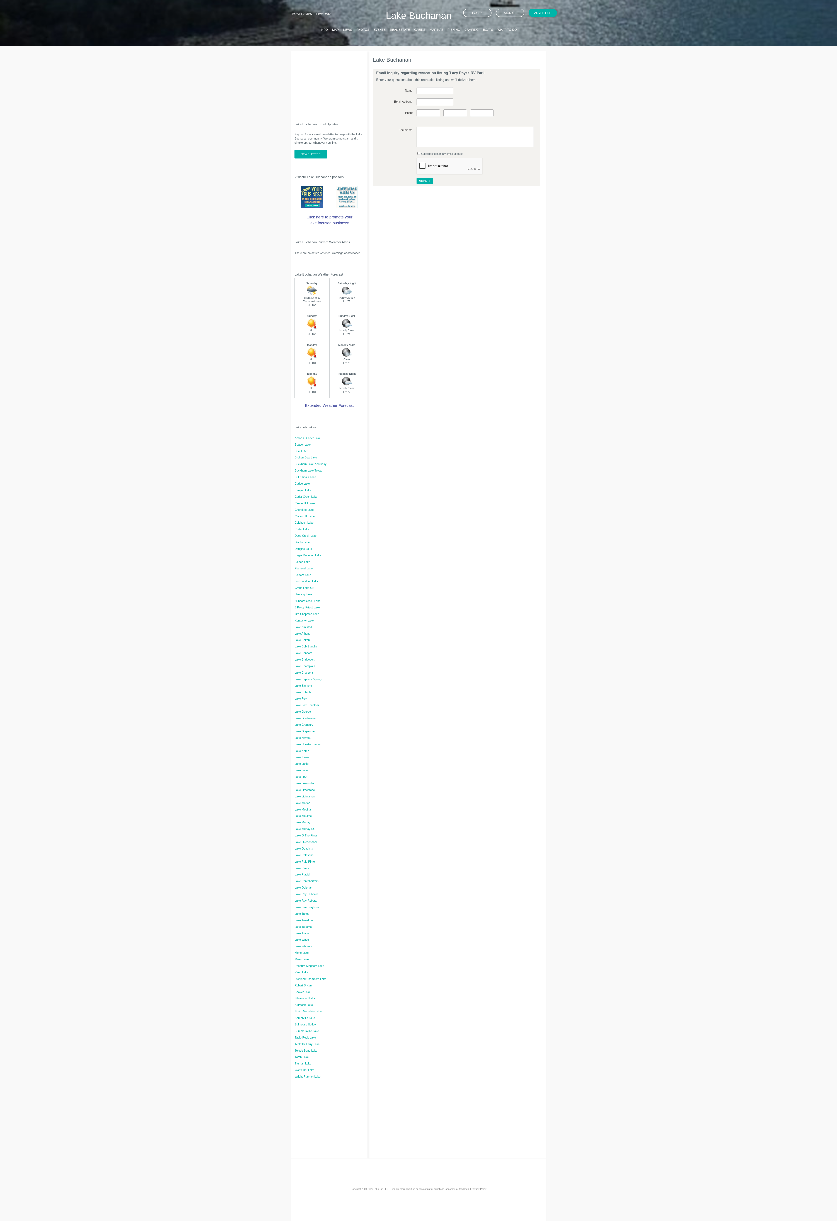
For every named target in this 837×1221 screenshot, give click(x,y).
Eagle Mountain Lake (308, 555)
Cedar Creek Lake (306, 496)
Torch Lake (302, 1057)
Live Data (323, 13)
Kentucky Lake (304, 620)
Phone (409, 112)
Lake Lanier (302, 763)
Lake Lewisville (304, 783)
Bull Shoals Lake (305, 477)
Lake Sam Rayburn (307, 907)
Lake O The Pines (306, 835)
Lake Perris (302, 868)
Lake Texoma (303, 926)
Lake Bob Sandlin (306, 646)
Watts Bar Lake (304, 1070)
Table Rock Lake (305, 1037)
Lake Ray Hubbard (306, 894)
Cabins (419, 29)
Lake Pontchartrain (306, 881)
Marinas (436, 29)
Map (335, 29)
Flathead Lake (304, 568)
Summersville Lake (307, 1031)
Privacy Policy (479, 1189)
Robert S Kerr (303, 985)
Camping (471, 29)
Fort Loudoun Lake (306, 581)
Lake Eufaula (303, 692)
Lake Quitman (303, 887)
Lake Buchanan (418, 15)
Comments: (406, 130)
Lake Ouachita (304, 848)
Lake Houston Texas (308, 744)
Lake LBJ (301, 776)
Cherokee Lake (304, 509)
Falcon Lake (302, 562)
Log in (477, 13)
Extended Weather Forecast (329, 405)
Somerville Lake (305, 1018)
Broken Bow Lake (306, 457)
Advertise (542, 13)
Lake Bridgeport (305, 659)
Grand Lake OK (304, 587)
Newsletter (311, 154)
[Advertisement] (329, 83)
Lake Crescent (304, 672)
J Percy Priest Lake (307, 607)
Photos (362, 29)
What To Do (507, 29)
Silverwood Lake (305, 998)
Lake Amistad (303, 627)
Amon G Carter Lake (308, 438)
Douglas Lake (303, 548)
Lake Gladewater (305, 718)
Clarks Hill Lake (305, 516)
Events (380, 29)
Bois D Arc (301, 451)
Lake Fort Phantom (307, 705)
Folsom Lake (303, 575)
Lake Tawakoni (304, 920)
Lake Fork (301, 698)
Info (324, 29)
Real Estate (400, 29)
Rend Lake (301, 972)
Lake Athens (302, 633)
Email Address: (403, 101)
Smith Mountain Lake (308, 1011)
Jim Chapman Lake (307, 614)
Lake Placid (302, 874)
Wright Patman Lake (307, 1076)
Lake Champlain (305, 666)
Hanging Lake (303, 594)
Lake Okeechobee (306, 842)
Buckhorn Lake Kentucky (311, 464)
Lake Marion (302, 803)
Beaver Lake (303, 444)
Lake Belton (302, 640)
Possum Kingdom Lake (309, 965)
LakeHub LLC (381, 1189)
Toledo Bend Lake (306, 1050)
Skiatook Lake (304, 1004)
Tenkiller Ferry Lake (307, 1044)
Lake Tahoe (302, 913)
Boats (488, 29)
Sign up (510, 13)
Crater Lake (302, 529)
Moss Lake (302, 959)
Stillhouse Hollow (305, 1024)
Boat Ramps (302, 13)
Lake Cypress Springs (309, 679)
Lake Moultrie (303, 815)
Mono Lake (302, 952)
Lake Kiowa (302, 757)
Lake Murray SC (305, 829)
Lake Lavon (302, 770)
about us (410, 1189)
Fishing (454, 29)
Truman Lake (303, 1063)
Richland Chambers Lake (310, 979)
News (347, 29)
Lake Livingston (305, 796)
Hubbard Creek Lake (307, 601)
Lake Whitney (303, 946)
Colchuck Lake (304, 522)
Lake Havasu (303, 737)
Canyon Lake (303, 490)
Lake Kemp (302, 751)
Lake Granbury (304, 724)
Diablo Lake (302, 542)
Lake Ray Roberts (306, 900)
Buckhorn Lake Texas (308, 470)
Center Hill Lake (305, 503)
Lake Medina (303, 809)
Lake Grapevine (305, 731)
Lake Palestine (304, 855)
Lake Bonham (303, 653)
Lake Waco (302, 939)
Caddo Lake (302, 483)
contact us (424, 1189)
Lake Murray (302, 822)
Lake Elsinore (303, 685)
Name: (409, 90)
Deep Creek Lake (305, 535)
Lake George (303, 711)
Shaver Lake (303, 992)
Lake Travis (302, 933)
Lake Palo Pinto (305, 861)
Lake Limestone (305, 790)
